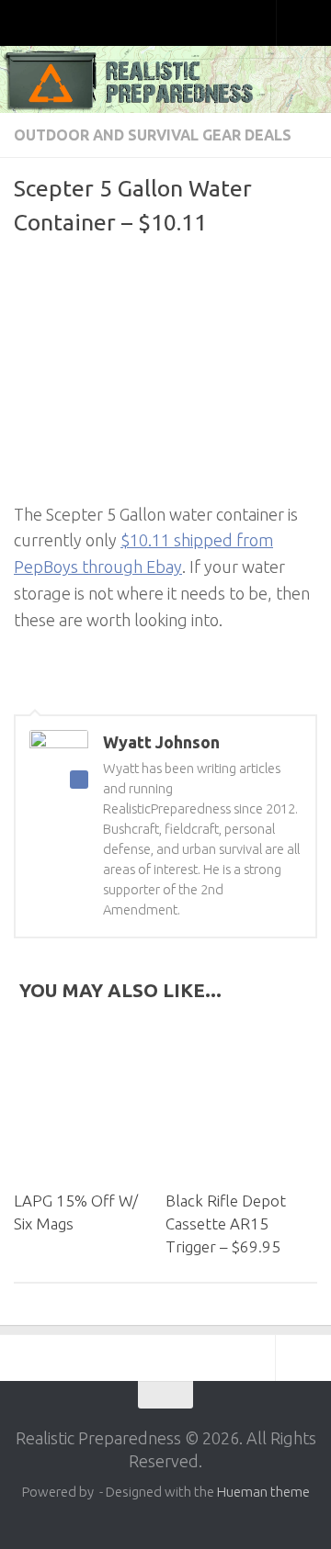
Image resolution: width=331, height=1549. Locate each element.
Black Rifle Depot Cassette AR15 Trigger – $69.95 (226, 1224)
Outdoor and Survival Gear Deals (152, 135)
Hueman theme (263, 1491)
